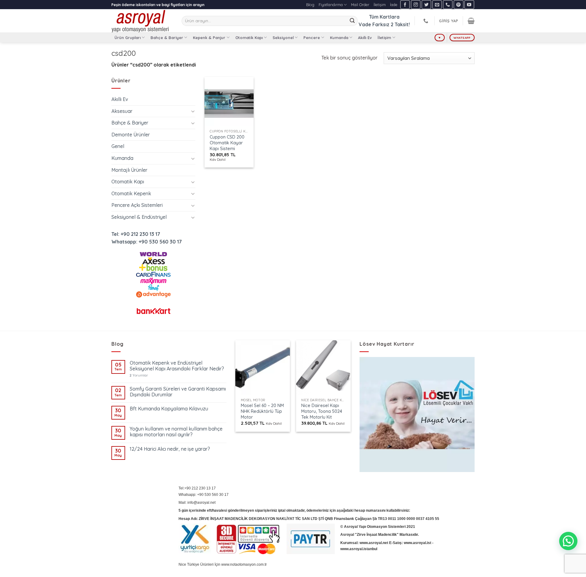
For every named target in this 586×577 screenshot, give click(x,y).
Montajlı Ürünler (129, 170)
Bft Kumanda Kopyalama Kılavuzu (169, 409)
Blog (310, 4)
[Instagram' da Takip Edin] (416, 4)
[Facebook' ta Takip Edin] (405, 4)
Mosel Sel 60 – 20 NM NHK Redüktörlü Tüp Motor (262, 411)
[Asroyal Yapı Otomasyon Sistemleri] (141, 20)
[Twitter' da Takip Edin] (426, 4)
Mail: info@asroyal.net (197, 502)
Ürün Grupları (127, 37)
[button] (568, 541)
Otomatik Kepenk (131, 193)
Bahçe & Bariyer (166, 37)
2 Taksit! (400, 24)
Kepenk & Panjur (209, 37)
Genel (117, 146)
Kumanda (339, 37)
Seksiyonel (283, 37)
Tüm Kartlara (384, 17)
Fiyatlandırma (331, 4)
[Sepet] (471, 20)
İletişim (380, 4)
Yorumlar (139, 375)
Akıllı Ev (365, 37)
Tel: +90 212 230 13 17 (135, 234)
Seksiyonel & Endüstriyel (139, 217)
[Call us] (448, 4)
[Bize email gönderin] (437, 4)
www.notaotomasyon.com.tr (244, 564)
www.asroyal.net (374, 543)
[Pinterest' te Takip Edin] (458, 4)
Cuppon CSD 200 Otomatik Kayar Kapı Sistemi (227, 142)
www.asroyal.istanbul (358, 549)
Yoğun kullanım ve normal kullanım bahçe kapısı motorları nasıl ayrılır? (176, 432)
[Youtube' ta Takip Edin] (469, 4)
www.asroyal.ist (417, 543)
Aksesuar (121, 111)
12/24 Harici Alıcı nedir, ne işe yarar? (170, 449)
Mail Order (360, 4)
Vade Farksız (374, 24)
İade (393, 4)
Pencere (311, 37)
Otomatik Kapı (249, 37)
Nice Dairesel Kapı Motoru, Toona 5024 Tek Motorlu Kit (321, 411)
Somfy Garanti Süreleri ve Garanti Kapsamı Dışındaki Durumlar (178, 392)
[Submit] (352, 21)
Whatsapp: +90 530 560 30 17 (146, 242)
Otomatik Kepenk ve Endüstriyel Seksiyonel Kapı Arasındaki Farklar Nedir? (177, 366)
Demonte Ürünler (130, 135)
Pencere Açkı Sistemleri (137, 205)
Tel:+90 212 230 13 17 (197, 488)
